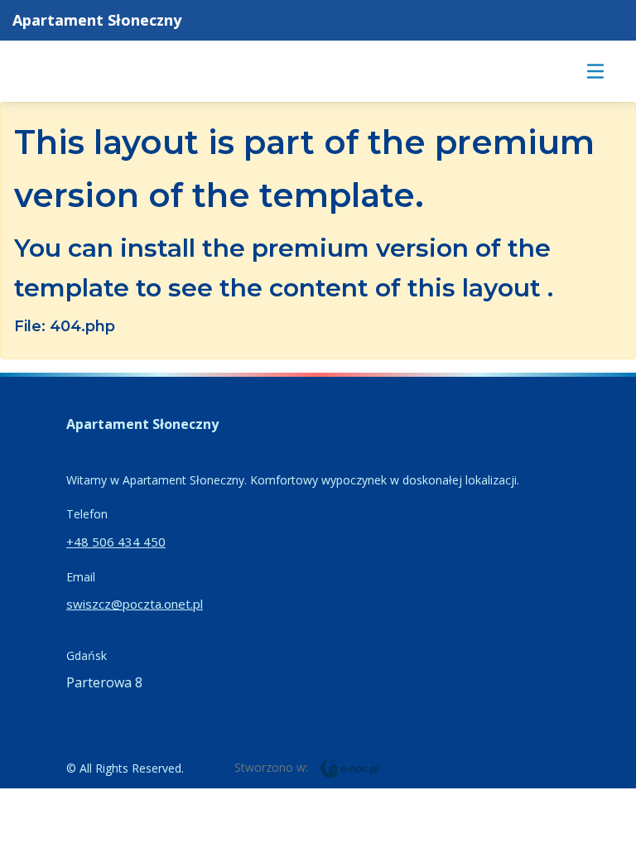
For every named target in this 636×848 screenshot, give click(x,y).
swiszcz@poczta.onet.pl (134, 603)
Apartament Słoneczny (96, 20)
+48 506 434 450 (116, 541)
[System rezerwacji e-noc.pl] (350, 767)
